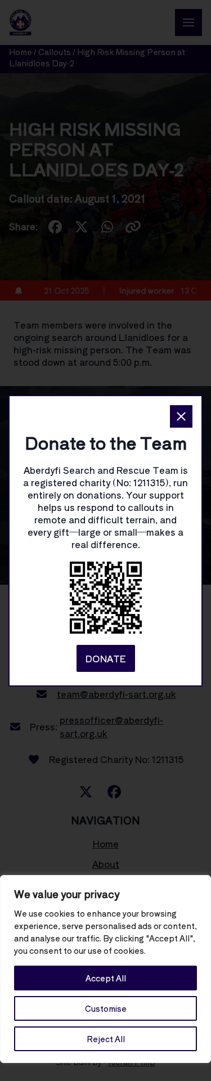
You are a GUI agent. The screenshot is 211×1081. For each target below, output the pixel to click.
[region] (105, 969)
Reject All (106, 1038)
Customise (106, 1008)
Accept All (106, 978)
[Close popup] (181, 416)
